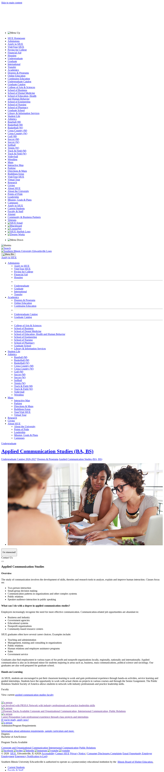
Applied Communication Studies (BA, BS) (47, 451)
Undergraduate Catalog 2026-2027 (19, 459)
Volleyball (13, 156)
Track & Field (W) (17, 153)
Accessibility (48, 753)
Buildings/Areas (16, 173)
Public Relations (87, 747)
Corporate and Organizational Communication (24, 747)
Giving (11, 185)
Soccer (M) (13, 139)
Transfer (12, 67)
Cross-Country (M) (17, 130)
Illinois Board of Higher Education (135, 761)
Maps (10, 162)
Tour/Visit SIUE (22, 412)
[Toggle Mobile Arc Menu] (8, 254)
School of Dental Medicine (21, 93)
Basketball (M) (15, 124)
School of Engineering (19, 101)
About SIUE (14, 188)
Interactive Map (16, 165)
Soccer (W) (13, 142)
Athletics (12, 119)
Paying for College (17, 49)
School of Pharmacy (18, 107)
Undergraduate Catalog (19, 81)
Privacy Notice (77, 753)
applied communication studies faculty (34, 694)
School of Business (17, 90)
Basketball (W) (15, 127)
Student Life (14, 116)
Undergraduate (15, 58)
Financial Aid (14, 52)
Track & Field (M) (17, 150)
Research (12, 182)
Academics (13, 70)
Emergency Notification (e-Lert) (31, 756)
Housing (12, 55)
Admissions (14, 41)
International (14, 64)
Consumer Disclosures (98, 753)
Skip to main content (11, 2)
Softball (12, 145)
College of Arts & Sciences (21, 87)
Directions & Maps (17, 171)
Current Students (16, 208)
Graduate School (16, 110)
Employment (7, 756)
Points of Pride (15, 194)
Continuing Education (19, 78)
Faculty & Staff (15, 211)
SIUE (13, 753)
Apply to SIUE (15, 44)
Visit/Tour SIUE (16, 47)
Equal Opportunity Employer (137, 753)
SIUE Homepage (16, 38)
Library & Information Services (23, 113)
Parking (12, 168)
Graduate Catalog (16, 84)
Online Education (16, 75)
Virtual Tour (14, 179)
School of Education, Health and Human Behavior (22, 97)
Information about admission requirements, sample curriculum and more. (37, 731)
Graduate (12, 61)
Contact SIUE (62, 753)
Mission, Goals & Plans (20, 199)
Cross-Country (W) (17, 133)
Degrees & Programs (18, 72)
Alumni (11, 214)
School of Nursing (17, 104)
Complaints (116, 753)
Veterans (12, 220)
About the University (18, 191)
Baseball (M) (14, 122)
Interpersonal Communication (64, 747)
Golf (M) (12, 136)
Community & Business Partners (24, 217)
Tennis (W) (13, 148)
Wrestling (12, 159)
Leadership (13, 197)
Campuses (13, 202)
